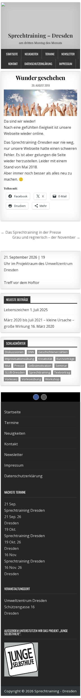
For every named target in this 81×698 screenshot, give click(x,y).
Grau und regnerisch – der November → (46, 237)
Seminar (61, 366)
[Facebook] (68, 53)
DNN (31, 352)
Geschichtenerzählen (53, 352)
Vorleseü (11, 379)
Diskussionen (14, 352)
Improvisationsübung (19, 359)
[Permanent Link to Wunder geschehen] (40, 103)
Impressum (65, 63)
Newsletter (13, 454)
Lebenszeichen (16, 309)
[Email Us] (73, 53)
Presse (19, 366)
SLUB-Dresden (15, 372)
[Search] (77, 53)
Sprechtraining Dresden (24, 510)
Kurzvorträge (65, 359)
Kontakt (13, 63)
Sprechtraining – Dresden (40, 35)
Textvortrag (62, 372)
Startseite (12, 54)
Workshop (52, 379)
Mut (7, 366)
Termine (49, 54)
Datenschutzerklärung (38, 63)
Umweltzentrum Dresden (25, 600)
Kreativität (45, 359)
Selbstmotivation (39, 366)
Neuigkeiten (31, 54)
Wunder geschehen (40, 78)
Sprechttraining (39, 372)
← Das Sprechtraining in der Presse (31, 232)
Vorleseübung (31, 379)
